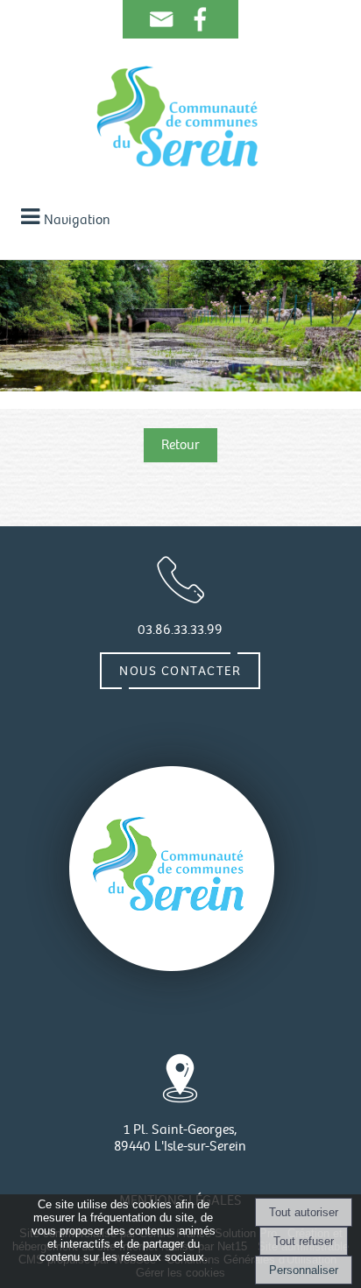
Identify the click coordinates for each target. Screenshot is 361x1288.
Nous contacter (180, 671)
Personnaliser (303, 1270)
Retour (180, 445)
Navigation (77, 220)
